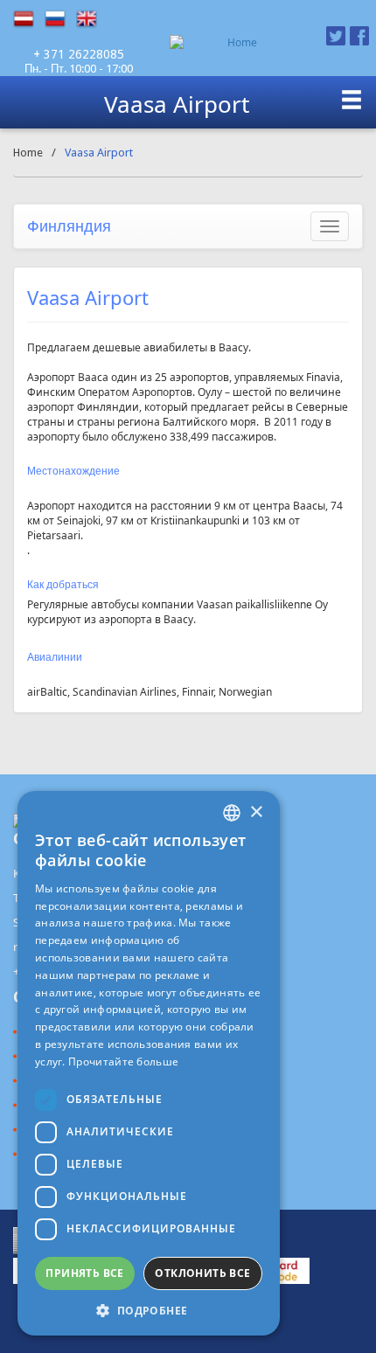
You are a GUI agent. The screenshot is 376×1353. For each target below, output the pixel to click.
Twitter (335, 35)
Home (28, 152)
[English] (92, 19)
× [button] (255, 812)
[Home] (235, 42)
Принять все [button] (84, 1273)
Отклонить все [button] (202, 1273)
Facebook (359, 35)
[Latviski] (29, 19)
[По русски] (60, 19)
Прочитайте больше (123, 1061)
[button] (148, 1309)
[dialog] (148, 1063)
